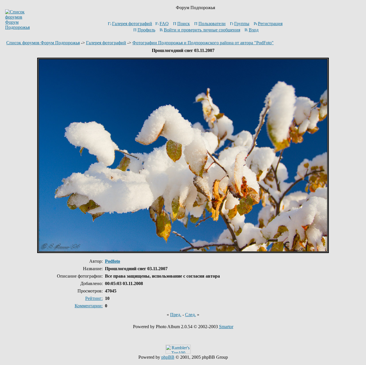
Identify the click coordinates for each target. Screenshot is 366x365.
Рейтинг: (94, 298)
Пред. (175, 314)
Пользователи (212, 23)
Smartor (226, 326)
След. (190, 314)
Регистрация (270, 23)
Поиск (183, 23)
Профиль (146, 29)
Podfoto (112, 261)
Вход (253, 29)
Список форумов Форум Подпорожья (43, 42)
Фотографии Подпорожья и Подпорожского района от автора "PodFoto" (203, 42)
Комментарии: (89, 305)
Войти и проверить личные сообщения (202, 29)
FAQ (164, 23)
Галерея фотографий (132, 23)
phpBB (167, 357)
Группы (241, 23)
